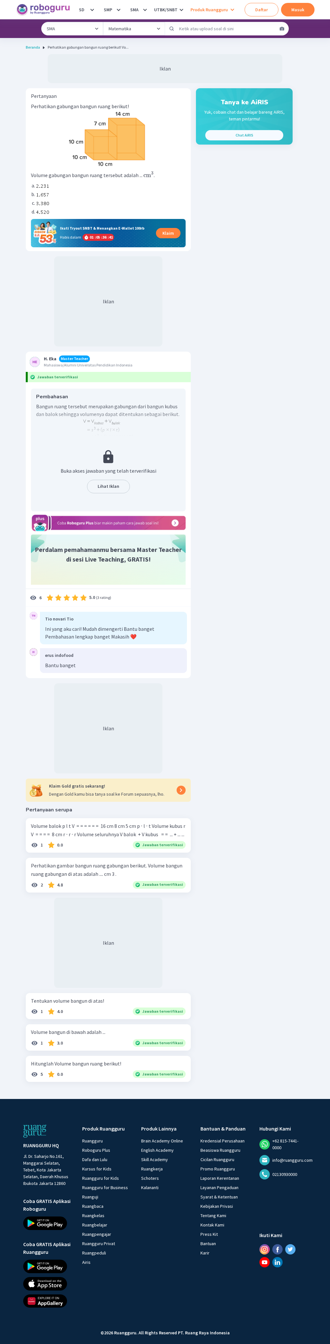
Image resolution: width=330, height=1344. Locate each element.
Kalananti (150, 1187)
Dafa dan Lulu (94, 1159)
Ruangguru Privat (98, 1243)
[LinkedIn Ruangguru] (277, 1262)
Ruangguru (92, 1141)
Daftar (261, 10)
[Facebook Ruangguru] (277, 1249)
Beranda (33, 47)
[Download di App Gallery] (47, 1301)
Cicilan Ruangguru (217, 1159)
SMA (134, 10)
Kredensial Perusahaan (222, 1141)
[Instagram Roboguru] (264, 1249)
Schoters (150, 1178)
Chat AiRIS (244, 135)
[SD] (92, 10)
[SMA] (145, 10)
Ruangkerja (152, 1169)
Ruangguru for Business (105, 1187)
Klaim (168, 233)
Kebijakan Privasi (216, 1206)
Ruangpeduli (94, 1253)
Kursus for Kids (97, 1169)
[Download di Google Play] (47, 1223)
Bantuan (208, 1243)
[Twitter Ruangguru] (290, 1249)
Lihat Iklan (108, 486)
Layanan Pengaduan (219, 1187)
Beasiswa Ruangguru (220, 1150)
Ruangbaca (92, 1206)
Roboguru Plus (96, 1150)
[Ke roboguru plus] (108, 523)
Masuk (297, 10)
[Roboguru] (45, 9)
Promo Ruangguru (217, 1169)
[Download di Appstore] (47, 1283)
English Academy (157, 1150)
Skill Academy (154, 1159)
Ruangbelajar (94, 1225)
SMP (108, 10)
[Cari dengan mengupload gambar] (282, 28)
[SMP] (118, 10)
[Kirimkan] (172, 28)
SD (81, 10)
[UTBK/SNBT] (181, 10)
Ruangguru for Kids (100, 1178)
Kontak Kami (212, 1225)
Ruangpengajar (96, 1234)
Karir (204, 1253)
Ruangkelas (93, 1215)
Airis (86, 1262)
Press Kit (209, 1234)
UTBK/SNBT (166, 10)
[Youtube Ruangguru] (264, 1262)
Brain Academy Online (162, 1141)
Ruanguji (90, 1197)
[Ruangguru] (34, 1131)
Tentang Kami (213, 1215)
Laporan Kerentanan (219, 1178)
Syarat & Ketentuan (219, 1197)
